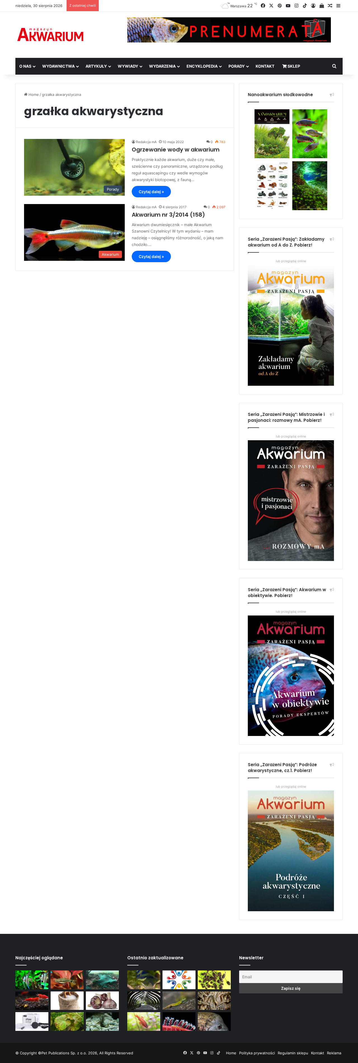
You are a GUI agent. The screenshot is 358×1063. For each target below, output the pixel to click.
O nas (25, 66)
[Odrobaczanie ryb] (102, 1000)
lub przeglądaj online (291, 436)
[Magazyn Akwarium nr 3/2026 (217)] (179, 1021)
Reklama (334, 1053)
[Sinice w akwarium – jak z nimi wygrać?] (102, 979)
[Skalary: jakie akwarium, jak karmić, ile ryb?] (31, 979)
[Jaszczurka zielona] (179, 1000)
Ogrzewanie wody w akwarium (176, 149)
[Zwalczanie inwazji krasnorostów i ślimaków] (102, 1021)
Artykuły (96, 66)
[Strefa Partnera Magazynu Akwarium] (179, 979)
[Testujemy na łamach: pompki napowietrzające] (31, 1021)
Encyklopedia (202, 66)
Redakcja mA (146, 142)
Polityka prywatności (257, 1053)
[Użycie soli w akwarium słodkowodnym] (67, 1000)
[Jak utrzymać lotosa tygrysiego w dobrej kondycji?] (67, 1021)
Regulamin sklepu (293, 1053)
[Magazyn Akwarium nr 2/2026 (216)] (214, 1021)
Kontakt (265, 66)
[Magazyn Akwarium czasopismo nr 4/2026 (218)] (143, 979)
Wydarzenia (162, 66)
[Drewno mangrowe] (214, 1000)
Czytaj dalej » (151, 191)
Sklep (293, 66)
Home (33, 94)
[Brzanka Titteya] (143, 1021)
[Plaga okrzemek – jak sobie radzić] (67, 979)
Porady (237, 66)
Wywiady (128, 66)
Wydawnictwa (58, 66)
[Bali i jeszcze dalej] (143, 1000)
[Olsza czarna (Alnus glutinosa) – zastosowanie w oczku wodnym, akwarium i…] (214, 979)
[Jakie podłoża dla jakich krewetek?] (31, 1000)
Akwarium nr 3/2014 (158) (168, 215)
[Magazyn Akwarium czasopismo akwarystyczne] (50, 35)
